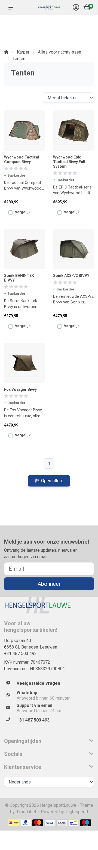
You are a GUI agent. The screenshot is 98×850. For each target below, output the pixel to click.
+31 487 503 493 (20, 653)
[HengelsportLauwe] (49, 8)
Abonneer (49, 584)
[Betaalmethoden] (13, 822)
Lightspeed (77, 811)
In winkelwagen (24, 215)
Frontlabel (26, 811)
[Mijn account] (76, 8)
